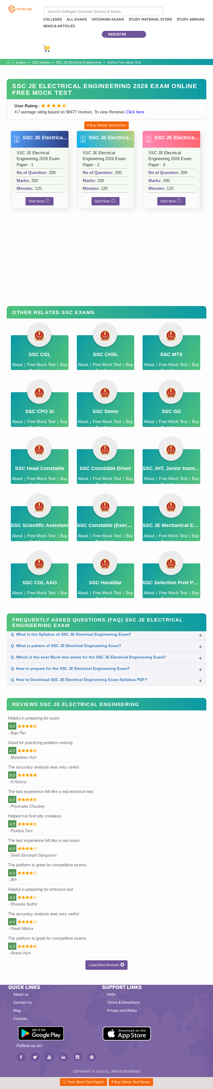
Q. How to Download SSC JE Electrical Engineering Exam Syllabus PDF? (79, 679)
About (17, 364)
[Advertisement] (106, 261)
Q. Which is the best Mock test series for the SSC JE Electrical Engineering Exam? (88, 657)
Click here (135, 112)
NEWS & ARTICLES (59, 26)
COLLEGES (52, 19)
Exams (21, 62)
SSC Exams (41, 62)
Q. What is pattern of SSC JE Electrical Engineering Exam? (66, 645)
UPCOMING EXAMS (108, 19)
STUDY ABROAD (190, 19)
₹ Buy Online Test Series (106, 125)
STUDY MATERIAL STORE (150, 19)
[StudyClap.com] (20, 9)
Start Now (37, 201)
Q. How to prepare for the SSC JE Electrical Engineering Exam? (70, 668)
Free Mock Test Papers (86, 1082)
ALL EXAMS (77, 19)
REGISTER (117, 34)
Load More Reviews (104, 965)
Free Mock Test (41, 364)
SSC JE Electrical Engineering (79, 62)
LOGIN (114, 41)
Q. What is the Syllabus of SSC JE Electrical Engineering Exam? (71, 634)
